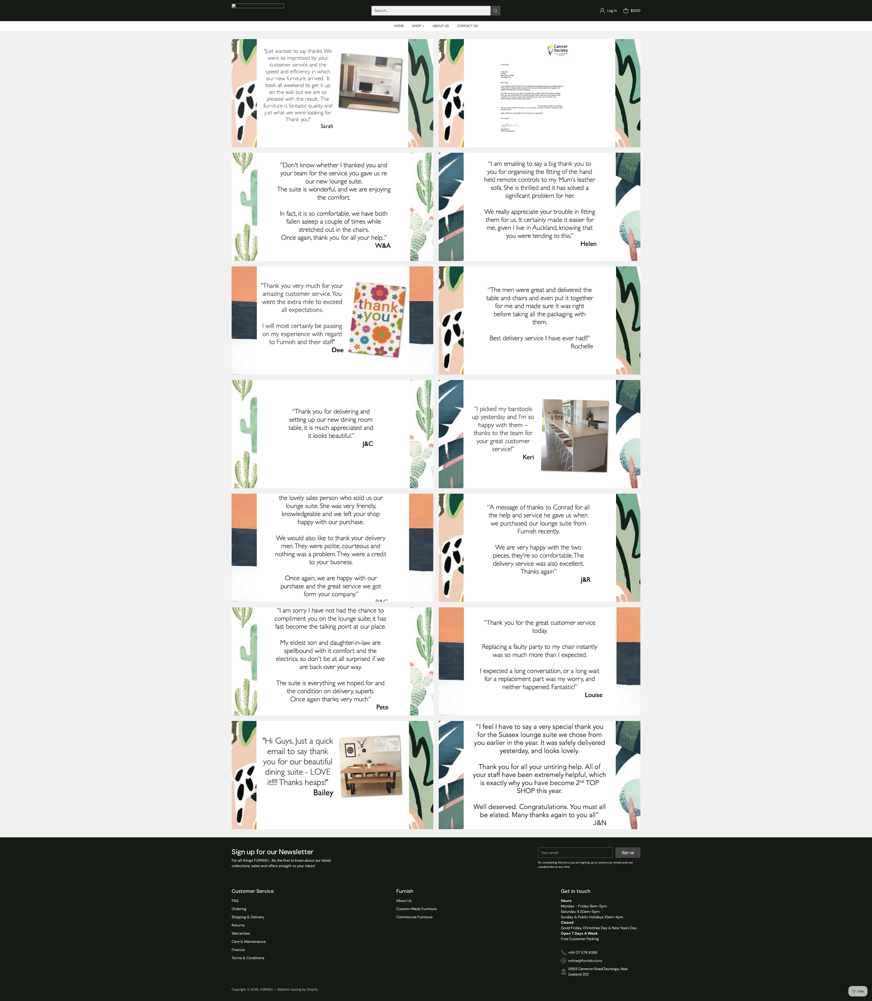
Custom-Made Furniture (416, 908)
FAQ (235, 900)
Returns (238, 925)
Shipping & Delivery (248, 917)
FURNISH (266, 989)
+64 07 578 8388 (582, 952)
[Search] (495, 10)
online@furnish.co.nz (585, 960)
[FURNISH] (258, 11)
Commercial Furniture (414, 917)
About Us (404, 900)
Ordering (239, 908)
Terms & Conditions (248, 958)
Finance (238, 949)
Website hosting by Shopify (297, 989)
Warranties (241, 933)
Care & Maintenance (249, 941)
